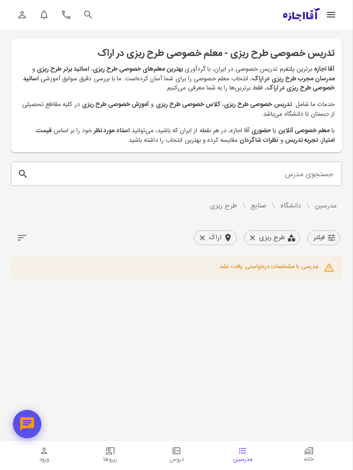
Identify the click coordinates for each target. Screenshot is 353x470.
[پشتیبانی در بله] (27, 424)
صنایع (259, 206)
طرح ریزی (223, 206)
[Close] (252, 238)
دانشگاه (290, 206)
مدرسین (325, 206)
